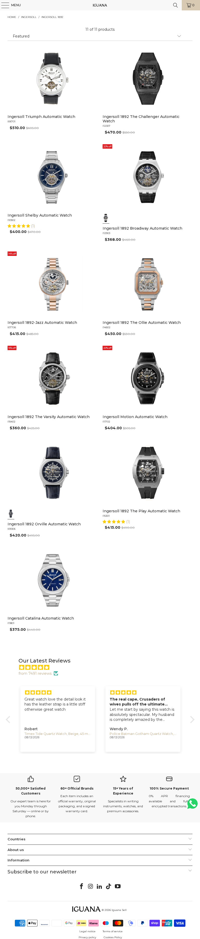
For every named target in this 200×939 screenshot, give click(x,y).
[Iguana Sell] (100, 5)
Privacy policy (87, 937)
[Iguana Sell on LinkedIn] (100, 886)
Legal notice (87, 931)
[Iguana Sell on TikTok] (109, 886)
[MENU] (2, 5)
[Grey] (106, 218)
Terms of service (113, 931)
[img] (102, 667)
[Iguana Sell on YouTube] (118, 886)
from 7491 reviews (35, 673)
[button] (19, 226)
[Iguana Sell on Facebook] (82, 886)
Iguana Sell (119, 910)
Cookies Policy (113, 937)
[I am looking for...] (175, 5)
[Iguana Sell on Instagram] (91, 886)
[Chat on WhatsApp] (192, 806)
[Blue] (11, 513)
